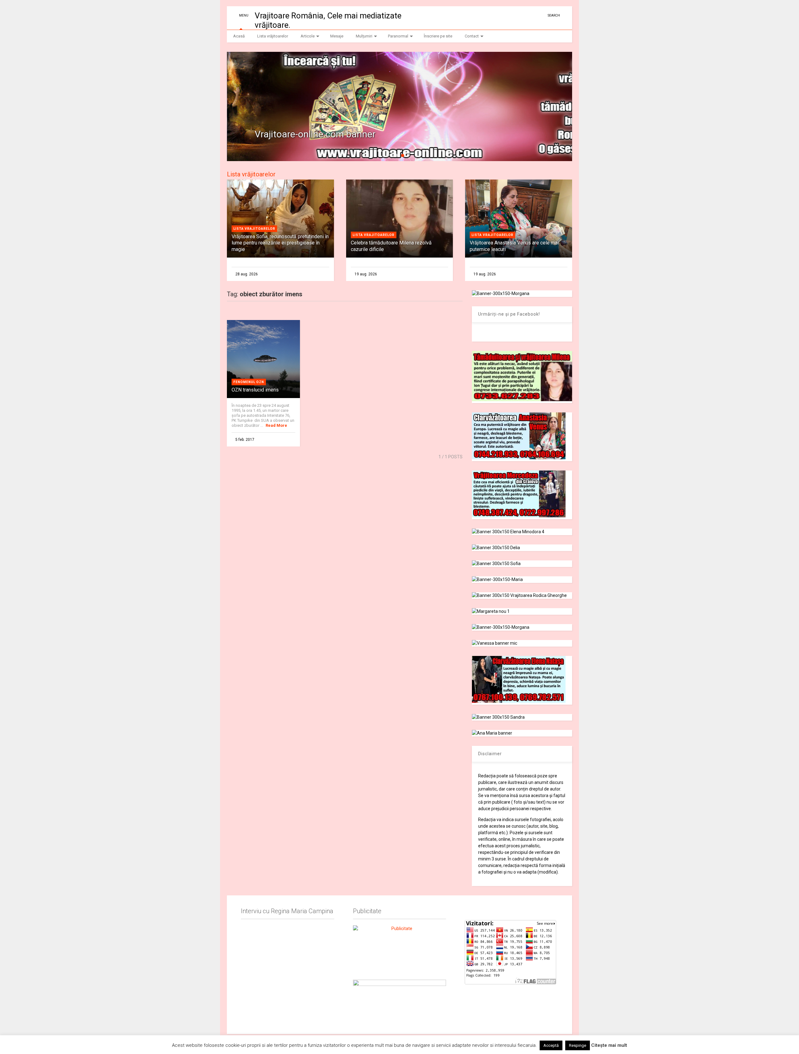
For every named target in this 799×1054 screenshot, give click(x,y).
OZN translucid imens (255, 390)
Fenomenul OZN (248, 382)
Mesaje (336, 36)
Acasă (239, 36)
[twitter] (530, 15)
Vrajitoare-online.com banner (315, 134)
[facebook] (540, 15)
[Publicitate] (399, 948)
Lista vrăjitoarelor (272, 36)
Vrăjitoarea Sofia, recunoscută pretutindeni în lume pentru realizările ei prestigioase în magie (280, 243)
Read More (276, 425)
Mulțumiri (364, 36)
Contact (472, 36)
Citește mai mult (609, 1045)
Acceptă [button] (551, 1045)
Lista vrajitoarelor (254, 228)
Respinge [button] (577, 1045)
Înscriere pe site (438, 36)
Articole (308, 36)
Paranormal (398, 36)
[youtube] (521, 15)
